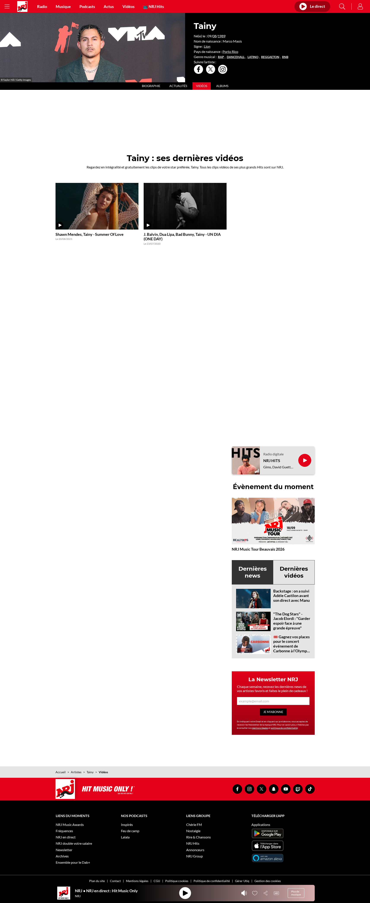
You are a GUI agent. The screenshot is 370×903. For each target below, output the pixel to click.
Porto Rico (230, 51)
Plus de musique (296, 893)
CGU (157, 881)
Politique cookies (176, 881)
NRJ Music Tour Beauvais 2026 (258, 549)
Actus (109, 6)
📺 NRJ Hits (153, 6)
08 (214, 36)
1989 (221, 36)
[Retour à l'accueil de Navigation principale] (22, 6)
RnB (285, 57)
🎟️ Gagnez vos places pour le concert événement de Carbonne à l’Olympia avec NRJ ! (291, 646)
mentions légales (260, 728)
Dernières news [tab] (252, 572)
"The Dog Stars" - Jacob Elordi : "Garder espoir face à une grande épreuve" (291, 621)
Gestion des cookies (267, 881)
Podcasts (87, 6)
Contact (115, 881)
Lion (207, 46)
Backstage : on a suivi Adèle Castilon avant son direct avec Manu (291, 596)
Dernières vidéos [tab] (294, 572)
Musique (63, 6)
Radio (42, 6)
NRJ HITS (271, 460)
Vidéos (128, 6)
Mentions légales (137, 881)
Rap (221, 57)
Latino (253, 57)
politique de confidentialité (284, 728)
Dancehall (236, 57)
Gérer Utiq (242, 881)
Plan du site (97, 881)
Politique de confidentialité (212, 881)
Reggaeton (270, 57)
